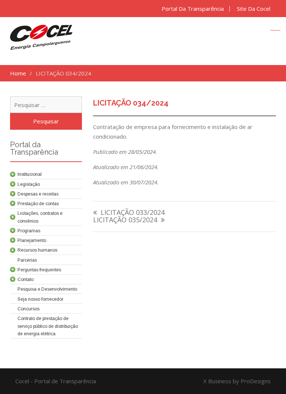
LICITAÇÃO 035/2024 (125, 220)
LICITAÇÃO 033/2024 (133, 213)
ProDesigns (256, 381)
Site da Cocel (253, 9)
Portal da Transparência (193, 9)
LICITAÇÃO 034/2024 (130, 102)
